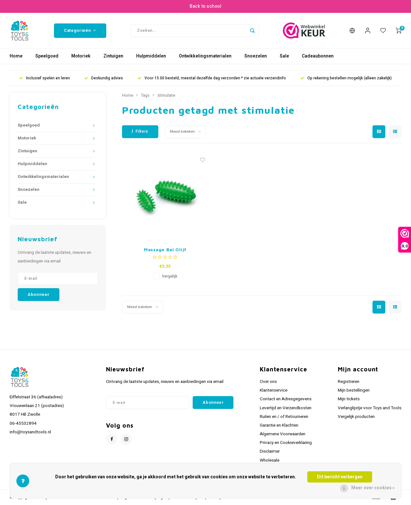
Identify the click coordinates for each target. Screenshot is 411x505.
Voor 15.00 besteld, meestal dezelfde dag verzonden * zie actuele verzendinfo (215, 78)
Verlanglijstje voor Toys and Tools (369, 408)
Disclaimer (270, 451)
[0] (398, 30)
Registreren (348, 381)
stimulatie (166, 95)
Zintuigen (113, 56)
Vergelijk (169, 276)
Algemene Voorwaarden (282, 434)
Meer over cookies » (373, 487)
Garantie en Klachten (279, 425)
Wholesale (269, 460)
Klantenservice (273, 390)
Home (16, 56)
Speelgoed (46, 56)
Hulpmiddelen (151, 56)
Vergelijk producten (356, 416)
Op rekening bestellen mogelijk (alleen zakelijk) (349, 78)
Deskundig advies (107, 78)
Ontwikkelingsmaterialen (205, 56)
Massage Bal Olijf (165, 249)
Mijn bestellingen (354, 390)
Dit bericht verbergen (340, 477)
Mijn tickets (349, 399)
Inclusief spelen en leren (48, 78)
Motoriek (81, 56)
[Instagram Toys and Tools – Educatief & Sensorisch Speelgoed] (126, 439)
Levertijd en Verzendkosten (285, 408)
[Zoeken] (252, 30)
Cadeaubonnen (318, 56)
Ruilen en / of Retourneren (284, 416)
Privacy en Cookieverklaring (286, 442)
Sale (284, 56)
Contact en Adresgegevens (285, 399)
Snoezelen (255, 56)
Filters (142, 131)
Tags (145, 95)
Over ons (268, 381)
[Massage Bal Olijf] (165, 196)
